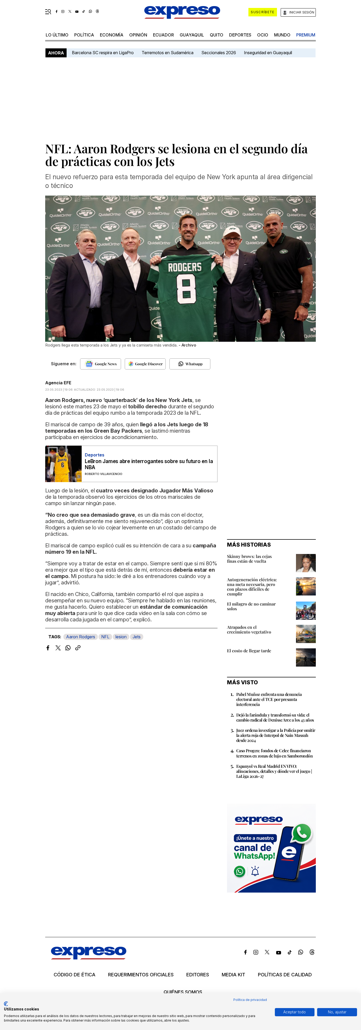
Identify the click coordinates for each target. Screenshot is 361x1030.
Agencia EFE (58, 383)
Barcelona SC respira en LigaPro (103, 52)
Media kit (233, 974)
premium (305, 35)
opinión (138, 35)
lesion (121, 636)
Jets (137, 636)
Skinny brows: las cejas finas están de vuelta (249, 558)
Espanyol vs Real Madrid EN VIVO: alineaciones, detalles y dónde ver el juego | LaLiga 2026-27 (274, 771)
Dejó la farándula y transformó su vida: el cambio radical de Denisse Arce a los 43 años (275, 717)
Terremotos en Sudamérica (167, 52)
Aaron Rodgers (80, 636)
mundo (282, 35)
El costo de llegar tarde (249, 650)
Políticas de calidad (285, 974)
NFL (105, 636)
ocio (262, 35)
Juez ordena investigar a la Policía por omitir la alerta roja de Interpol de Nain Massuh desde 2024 (275, 735)
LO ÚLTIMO (57, 35)
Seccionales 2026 (218, 52)
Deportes (240, 35)
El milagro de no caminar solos (251, 606)
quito (216, 35)
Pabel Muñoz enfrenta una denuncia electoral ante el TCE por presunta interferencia (269, 699)
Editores (197, 974)
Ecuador (163, 35)
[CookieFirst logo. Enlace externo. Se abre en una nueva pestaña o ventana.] (6, 1003)
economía (111, 35)
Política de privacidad (250, 1000)
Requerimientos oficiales (141, 974)
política (84, 35)
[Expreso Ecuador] (88, 957)
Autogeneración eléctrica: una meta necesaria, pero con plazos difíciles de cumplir (252, 587)
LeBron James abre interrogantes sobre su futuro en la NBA (149, 464)
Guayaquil (192, 35)
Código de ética (74, 974)
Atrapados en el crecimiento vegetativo (249, 629)
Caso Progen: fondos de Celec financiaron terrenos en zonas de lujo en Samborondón (274, 753)
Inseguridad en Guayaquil (268, 52)
